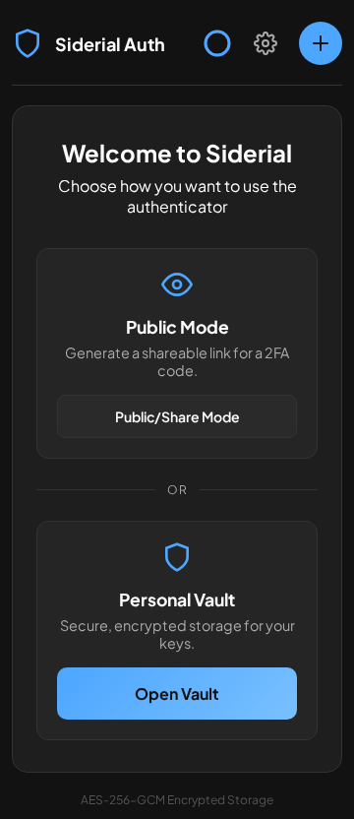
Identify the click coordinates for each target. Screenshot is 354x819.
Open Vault (177, 693)
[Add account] (320, 43)
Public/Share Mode (177, 416)
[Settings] (265, 43)
